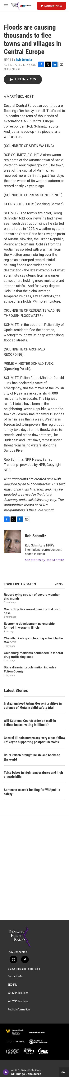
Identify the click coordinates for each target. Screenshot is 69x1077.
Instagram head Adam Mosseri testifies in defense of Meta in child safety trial (33, 705)
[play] (5, 1072)
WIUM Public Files (18, 993)
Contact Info (15, 976)
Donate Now (53, 6)
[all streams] (64, 1072)
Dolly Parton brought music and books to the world (32, 757)
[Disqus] (34, 868)
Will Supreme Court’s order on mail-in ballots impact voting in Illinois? (30, 723)
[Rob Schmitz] (12, 541)
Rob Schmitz (24, 60)
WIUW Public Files (18, 1001)
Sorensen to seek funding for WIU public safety (32, 792)
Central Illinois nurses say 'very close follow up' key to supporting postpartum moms (34, 740)
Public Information (19, 1009)
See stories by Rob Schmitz (44, 560)
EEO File (12, 984)
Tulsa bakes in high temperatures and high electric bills (33, 774)
